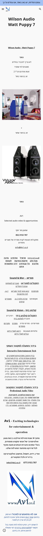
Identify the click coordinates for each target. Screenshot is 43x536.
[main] (21, 21)
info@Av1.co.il (21, 247)
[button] (3, 9)
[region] (21, 3)
